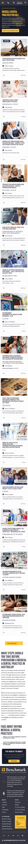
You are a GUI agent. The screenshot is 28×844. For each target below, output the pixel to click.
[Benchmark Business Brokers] (14, 770)
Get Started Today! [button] (19, 823)
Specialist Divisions (8, 8)
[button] (14, 761)
